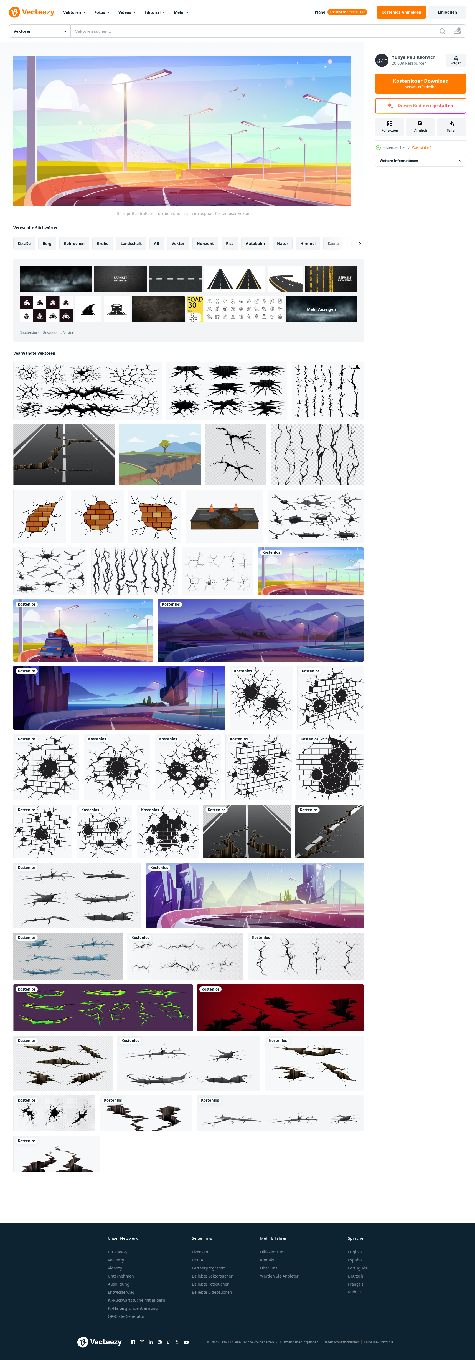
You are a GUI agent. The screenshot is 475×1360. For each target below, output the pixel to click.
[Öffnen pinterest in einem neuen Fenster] (160, 1342)
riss (229, 243)
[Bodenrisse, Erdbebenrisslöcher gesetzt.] (280, 1007)
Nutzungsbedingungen (299, 1341)
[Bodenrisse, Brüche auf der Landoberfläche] (63, 1063)
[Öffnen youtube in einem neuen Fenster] (186, 1342)
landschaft (131, 243)
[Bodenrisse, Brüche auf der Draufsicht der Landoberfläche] (306, 956)
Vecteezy (116, 1260)
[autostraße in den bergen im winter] (255, 895)
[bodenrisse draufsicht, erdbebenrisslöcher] (54, 1113)
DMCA (197, 1260)
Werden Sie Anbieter (279, 1276)
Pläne (320, 12)
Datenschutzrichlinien (341, 1341)
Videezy (115, 1268)
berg (47, 243)
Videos (124, 12)
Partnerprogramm (209, 1268)
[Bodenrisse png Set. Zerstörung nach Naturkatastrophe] (68, 956)
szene (333, 243)
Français (356, 1284)
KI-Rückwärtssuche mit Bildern (136, 1300)
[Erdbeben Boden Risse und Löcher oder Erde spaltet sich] (87, 391)
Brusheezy (117, 1251)
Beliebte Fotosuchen (211, 1284)
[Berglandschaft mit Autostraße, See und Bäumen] (261, 630)
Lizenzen (200, 1251)
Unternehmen (121, 1276)
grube (102, 243)
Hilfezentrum (272, 1251)
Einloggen (447, 12)
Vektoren (72, 12)
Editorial (152, 12)
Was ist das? (421, 147)
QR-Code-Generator (126, 1316)
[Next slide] (355, 243)
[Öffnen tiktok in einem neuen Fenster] (168, 1342)
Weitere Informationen (399, 160)
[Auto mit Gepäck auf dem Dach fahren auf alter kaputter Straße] (83, 630)
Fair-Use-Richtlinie (378, 1341)
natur (282, 243)
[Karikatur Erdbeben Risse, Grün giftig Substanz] (103, 1007)
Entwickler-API (121, 1292)
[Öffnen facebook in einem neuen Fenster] (133, 1342)
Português (357, 1268)
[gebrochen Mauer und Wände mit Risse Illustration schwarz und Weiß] (261, 698)
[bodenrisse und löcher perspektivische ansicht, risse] (77, 895)
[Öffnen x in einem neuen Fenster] (177, 1342)
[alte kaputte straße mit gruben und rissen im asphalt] (311, 571)
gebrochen (74, 243)
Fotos (99, 12)
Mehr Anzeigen (321, 309)
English (355, 1251)
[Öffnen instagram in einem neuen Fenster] (142, 1342)
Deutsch (355, 1276)
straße (24, 243)
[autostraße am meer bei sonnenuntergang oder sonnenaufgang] (119, 698)
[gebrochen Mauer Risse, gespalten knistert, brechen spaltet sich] (328, 391)
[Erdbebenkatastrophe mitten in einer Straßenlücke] (160, 454)
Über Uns (269, 1268)
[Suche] (442, 31)
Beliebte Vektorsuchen (212, 1276)
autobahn (255, 243)
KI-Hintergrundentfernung (133, 1308)
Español (355, 1260)
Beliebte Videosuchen (212, 1292)
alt (156, 243)
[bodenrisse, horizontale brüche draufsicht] (185, 956)
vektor (178, 243)
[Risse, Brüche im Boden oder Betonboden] (280, 1113)
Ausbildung (118, 1284)
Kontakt (267, 1260)
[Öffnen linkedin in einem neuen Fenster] (151, 1342)
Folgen (456, 63)
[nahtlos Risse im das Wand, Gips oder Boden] (317, 454)
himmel (308, 243)
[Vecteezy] (31, 12)
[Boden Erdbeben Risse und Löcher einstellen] (226, 391)
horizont (205, 243)
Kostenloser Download (421, 83)
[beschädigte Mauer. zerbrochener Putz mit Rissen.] (154, 516)
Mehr (179, 12)
